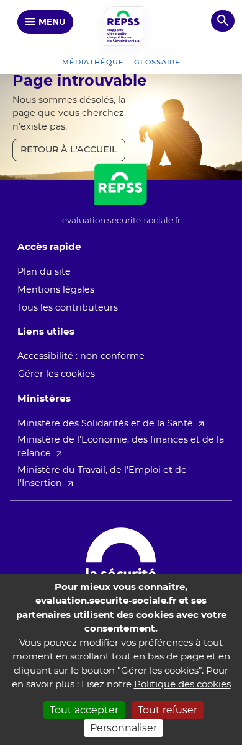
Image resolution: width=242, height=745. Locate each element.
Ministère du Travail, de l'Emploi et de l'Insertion (102, 476)
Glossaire (157, 62)
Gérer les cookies (56, 373)
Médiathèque (93, 62)
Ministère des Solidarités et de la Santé (105, 423)
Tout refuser (167, 710)
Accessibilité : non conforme (81, 355)
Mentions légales (55, 289)
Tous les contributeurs (67, 307)
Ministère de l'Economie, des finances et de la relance (120, 446)
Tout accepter (84, 710)
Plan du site (44, 271)
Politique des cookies (182, 684)
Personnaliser (123, 728)
